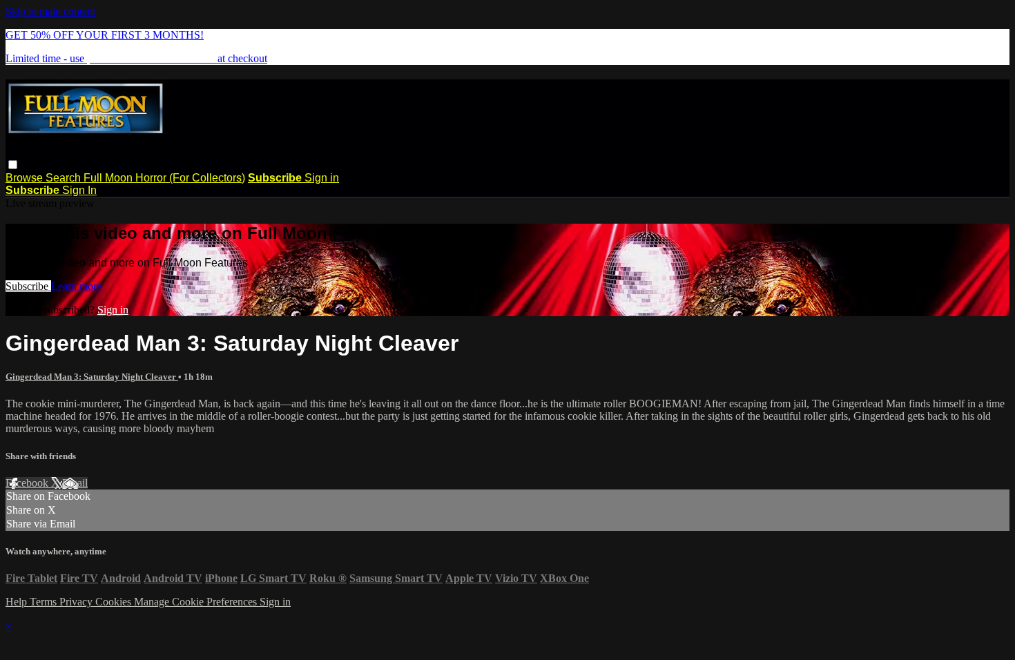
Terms (44, 602)
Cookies (114, 602)
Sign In (79, 190)
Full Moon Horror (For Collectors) (164, 178)
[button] (12, 164)
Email (75, 483)
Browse (26, 178)
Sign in (321, 178)
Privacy (77, 602)
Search (65, 178)
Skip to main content (50, 11)
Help (18, 602)
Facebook (28, 483)
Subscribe (28, 286)
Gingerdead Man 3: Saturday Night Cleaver (92, 376)
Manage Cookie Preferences (197, 602)
